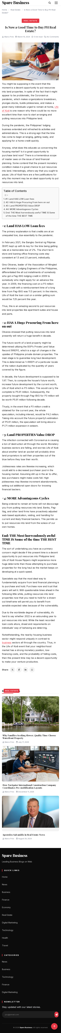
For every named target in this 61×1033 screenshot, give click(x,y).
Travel (5, 945)
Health (5, 938)
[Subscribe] (56, 1014)
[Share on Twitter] (12, 669)
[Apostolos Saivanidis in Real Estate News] (30, 813)
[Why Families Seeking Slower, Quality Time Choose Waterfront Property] (30, 714)
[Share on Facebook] (19, 669)
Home (4, 10)
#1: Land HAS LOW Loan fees (19, 199)
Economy (6, 907)
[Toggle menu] (56, 3)
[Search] (49, 3)
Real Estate (15, 10)
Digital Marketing (10, 922)
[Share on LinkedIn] (25, 669)
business (6, 642)
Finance (5, 900)
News (4, 884)
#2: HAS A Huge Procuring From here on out (28, 202)
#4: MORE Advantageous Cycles (22, 209)
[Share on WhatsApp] (32, 669)
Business (6, 892)
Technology (7, 930)
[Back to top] (54, 1026)
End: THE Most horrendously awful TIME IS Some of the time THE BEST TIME (30, 214)
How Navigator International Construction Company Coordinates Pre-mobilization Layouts (29, 786)
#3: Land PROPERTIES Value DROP (23, 205)
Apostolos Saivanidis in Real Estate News (24, 834)
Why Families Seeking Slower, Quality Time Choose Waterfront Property (29, 737)
